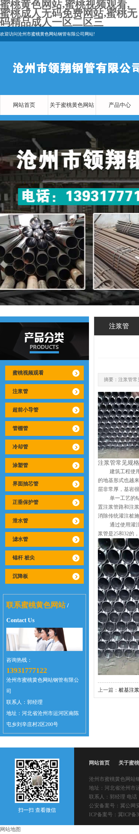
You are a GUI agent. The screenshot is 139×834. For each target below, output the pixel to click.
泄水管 (20, 520)
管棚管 (20, 428)
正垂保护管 (26, 502)
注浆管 (20, 391)
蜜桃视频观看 (28, 373)
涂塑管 (20, 465)
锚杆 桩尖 (24, 557)
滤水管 (20, 539)
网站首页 (24, 105)
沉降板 (20, 576)
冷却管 (20, 447)
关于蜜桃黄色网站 (72, 105)
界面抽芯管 (26, 483)
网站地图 (10, 829)
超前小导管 (26, 410)
